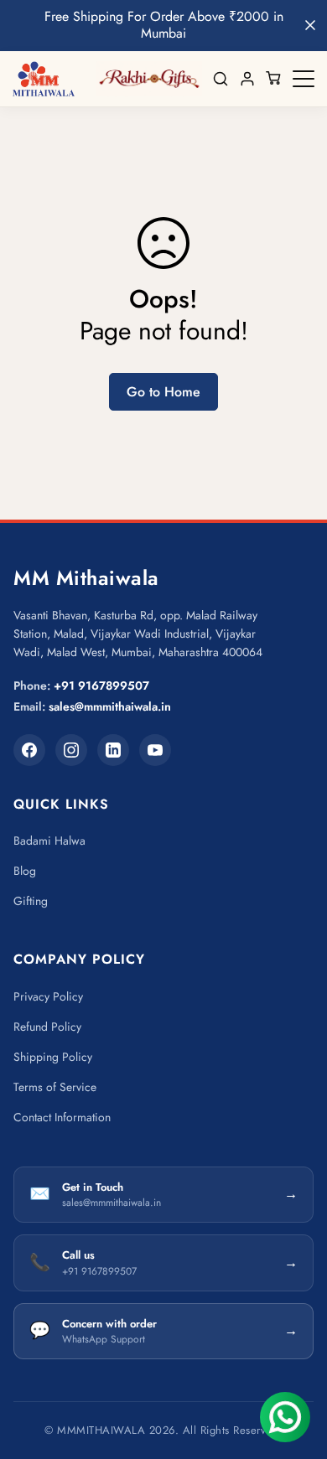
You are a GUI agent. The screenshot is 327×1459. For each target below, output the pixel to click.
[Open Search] (220, 78)
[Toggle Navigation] (303, 78)
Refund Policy (47, 1026)
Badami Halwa (49, 840)
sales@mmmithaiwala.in (110, 706)
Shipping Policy (52, 1056)
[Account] (247, 78)
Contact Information (62, 1117)
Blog (24, 870)
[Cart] (274, 78)
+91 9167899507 (101, 685)
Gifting (30, 900)
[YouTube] (155, 750)
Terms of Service (54, 1087)
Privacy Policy (48, 996)
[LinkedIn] (113, 750)
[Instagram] (71, 750)
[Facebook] (29, 750)
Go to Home (163, 391)
